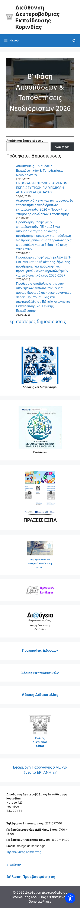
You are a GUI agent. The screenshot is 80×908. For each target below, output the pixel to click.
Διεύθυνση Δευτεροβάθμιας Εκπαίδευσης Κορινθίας (37, 17)
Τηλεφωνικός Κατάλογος (23, 852)
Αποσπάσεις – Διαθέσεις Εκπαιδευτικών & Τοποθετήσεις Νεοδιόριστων (39, 170)
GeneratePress (40, 901)
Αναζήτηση (62, 146)
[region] (40, 493)
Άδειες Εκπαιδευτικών (40, 673)
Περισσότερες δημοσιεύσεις (36, 321)
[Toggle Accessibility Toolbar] (70, 898)
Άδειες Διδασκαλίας (40, 694)
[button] (40, 93)
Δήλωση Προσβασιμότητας (30, 876)
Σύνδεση (13, 865)
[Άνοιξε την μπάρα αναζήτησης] (74, 40)
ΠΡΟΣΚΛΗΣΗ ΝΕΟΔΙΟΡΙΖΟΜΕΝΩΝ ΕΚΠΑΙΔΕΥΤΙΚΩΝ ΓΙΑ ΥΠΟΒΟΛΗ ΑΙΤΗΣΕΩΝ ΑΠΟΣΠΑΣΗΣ (41, 187)
